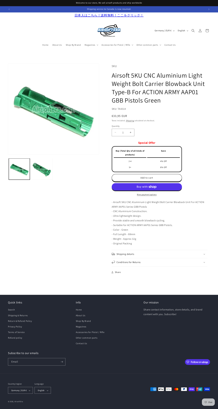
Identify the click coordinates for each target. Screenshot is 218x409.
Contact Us (81, 343)
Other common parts (87, 337)
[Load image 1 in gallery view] (19, 169)
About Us (80, 315)
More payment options (147, 194)
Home (79, 309)
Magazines (81, 326)
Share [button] (118, 272)
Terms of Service (16, 332)
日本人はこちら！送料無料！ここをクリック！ (109, 15)
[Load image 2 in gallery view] (42, 169)
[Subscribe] (61, 362)
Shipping (130, 120)
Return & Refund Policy (20, 321)
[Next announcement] (208, 9)
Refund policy (15, 337)
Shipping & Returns (18, 315)
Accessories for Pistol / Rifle (90, 332)
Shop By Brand (83, 321)
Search (11, 309)
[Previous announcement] (9, 9)
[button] (91, 45)
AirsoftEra (19, 402)
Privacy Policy (15, 326)
